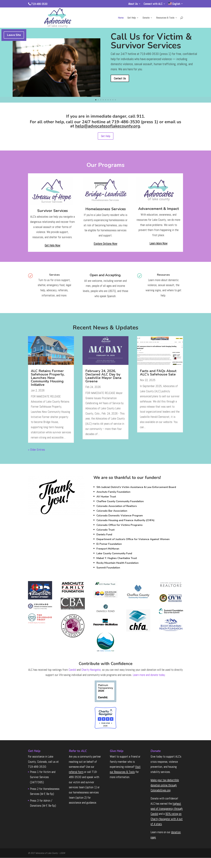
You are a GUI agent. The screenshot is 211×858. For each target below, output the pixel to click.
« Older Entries (36, 450)
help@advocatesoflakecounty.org (107, 126)
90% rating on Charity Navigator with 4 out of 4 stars (167, 819)
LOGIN (62, 853)
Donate (146, 18)
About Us (133, 4)
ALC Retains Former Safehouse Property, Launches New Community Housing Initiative (47, 378)
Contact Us (120, 78)
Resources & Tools (165, 18)
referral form (76, 772)
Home (121, 18)
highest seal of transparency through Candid (167, 809)
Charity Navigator (91, 670)
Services (54, 274)
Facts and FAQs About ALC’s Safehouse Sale (158, 373)
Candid (72, 670)
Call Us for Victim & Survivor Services (151, 41)
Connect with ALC (153, 4)
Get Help (131, 18)
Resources (163, 274)
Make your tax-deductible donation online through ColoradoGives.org (165, 785)
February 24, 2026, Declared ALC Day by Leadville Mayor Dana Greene (103, 376)
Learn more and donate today (149, 675)
